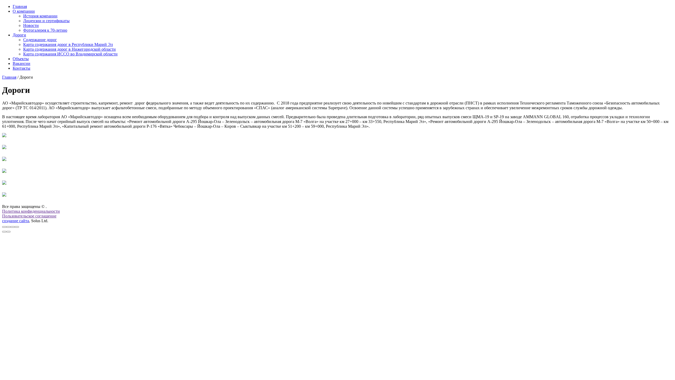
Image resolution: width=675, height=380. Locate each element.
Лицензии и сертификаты (46, 20)
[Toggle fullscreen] (13, 227)
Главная (20, 6)
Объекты (21, 58)
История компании (40, 16)
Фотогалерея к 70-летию (45, 30)
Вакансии (21, 63)
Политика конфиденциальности (31, 211)
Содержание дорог (40, 39)
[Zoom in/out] (17, 227)
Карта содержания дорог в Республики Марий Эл (68, 44)
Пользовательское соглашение (29, 216)
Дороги (19, 35)
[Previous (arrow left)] (4, 231)
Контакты (21, 68)
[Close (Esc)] (4, 227)
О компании (24, 11)
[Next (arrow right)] (8, 231)
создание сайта (15, 220)
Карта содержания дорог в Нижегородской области (69, 49)
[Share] (8, 227)
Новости (31, 25)
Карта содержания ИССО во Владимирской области (70, 54)
